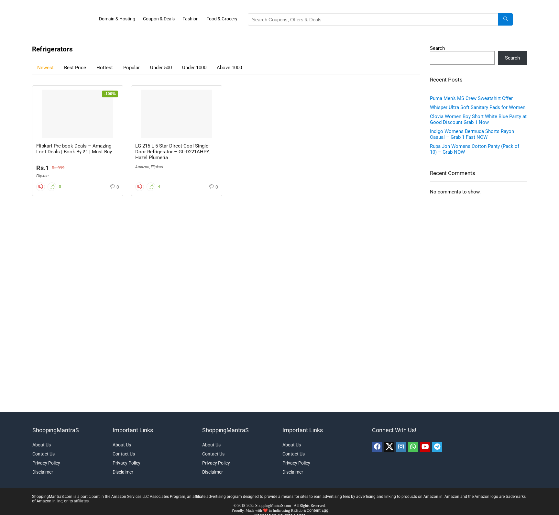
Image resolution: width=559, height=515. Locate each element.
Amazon (142, 167)
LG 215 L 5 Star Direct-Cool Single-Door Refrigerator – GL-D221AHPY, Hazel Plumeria (172, 151)
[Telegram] (437, 447)
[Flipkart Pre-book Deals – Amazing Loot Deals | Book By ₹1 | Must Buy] (77, 114)
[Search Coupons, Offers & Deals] (505, 19)
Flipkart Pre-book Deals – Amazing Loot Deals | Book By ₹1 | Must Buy (74, 149)
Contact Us (43, 453)
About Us (41, 444)
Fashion (190, 18)
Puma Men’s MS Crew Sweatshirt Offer (471, 98)
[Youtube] (425, 447)
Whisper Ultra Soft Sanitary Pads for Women (477, 107)
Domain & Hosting (117, 18)
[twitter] (389, 447)
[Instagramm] (401, 447)
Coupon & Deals (159, 18)
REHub (296, 510)
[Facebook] (377, 447)
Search (437, 48)
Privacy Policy (46, 463)
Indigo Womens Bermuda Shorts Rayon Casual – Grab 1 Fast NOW (472, 134)
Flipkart (42, 176)
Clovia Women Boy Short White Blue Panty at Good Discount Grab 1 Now (478, 119)
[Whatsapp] (413, 447)
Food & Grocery (221, 18)
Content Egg (317, 510)
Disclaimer (42, 472)
